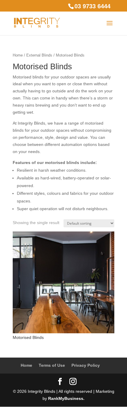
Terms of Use (52, 365)
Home (18, 55)
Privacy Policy (85, 365)
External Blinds (39, 55)
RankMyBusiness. (66, 398)
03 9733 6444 (92, 6)
